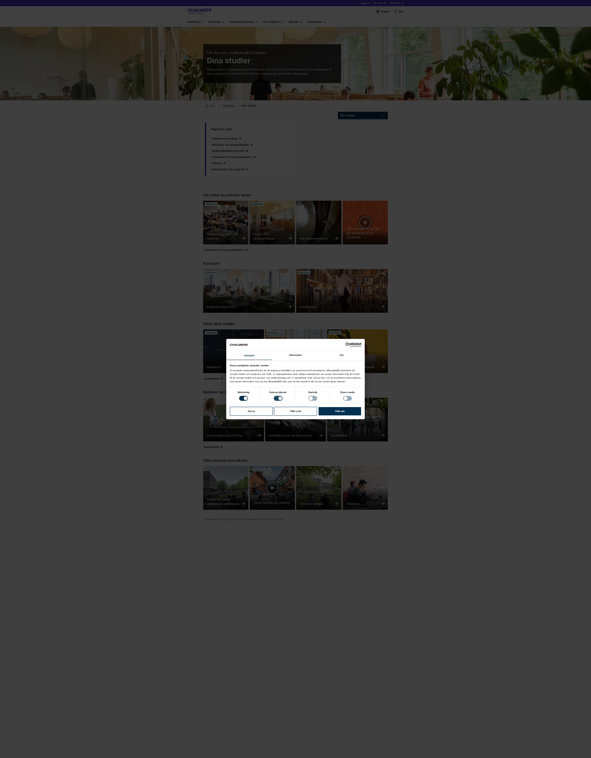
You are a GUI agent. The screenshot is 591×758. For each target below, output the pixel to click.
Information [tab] (295, 355)
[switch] (278, 398)
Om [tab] (342, 355)
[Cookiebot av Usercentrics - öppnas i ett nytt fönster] (347, 344)
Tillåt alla (340, 411)
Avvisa (251, 411)
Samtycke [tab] (249, 355)
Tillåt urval (295, 411)
